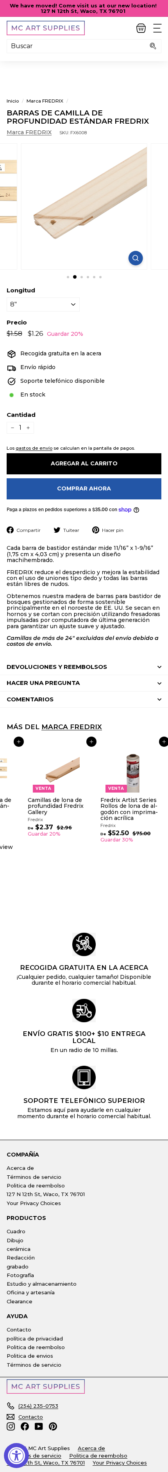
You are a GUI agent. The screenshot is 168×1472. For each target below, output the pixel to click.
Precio (17, 322)
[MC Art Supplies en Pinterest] (53, 1426)
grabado (18, 1266)
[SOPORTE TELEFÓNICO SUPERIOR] (84, 1077)
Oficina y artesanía (31, 1292)
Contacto (19, 1329)
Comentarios (30, 699)
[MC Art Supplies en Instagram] (11, 1426)
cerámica (18, 1249)
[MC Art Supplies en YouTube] (39, 1426)
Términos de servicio (34, 1177)
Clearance (19, 1301)
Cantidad (21, 415)
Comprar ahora (84, 488)
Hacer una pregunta (43, 682)
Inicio (13, 101)
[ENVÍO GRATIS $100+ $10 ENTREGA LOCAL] (84, 1010)
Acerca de (20, 1168)
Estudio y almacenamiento (42, 1284)
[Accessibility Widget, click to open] (16, 1455)
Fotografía (20, 1275)
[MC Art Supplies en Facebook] (25, 1426)
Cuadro (16, 1231)
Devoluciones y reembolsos (57, 666)
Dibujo (15, 1240)
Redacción (21, 1257)
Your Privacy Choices (34, 1203)
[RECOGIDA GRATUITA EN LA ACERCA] (84, 944)
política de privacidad (35, 1338)
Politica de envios (30, 1356)
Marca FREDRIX (45, 101)
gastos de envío (34, 448)
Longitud (21, 290)
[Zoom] (135, 258)
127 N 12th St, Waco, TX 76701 (46, 1194)
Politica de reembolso (36, 1185)
